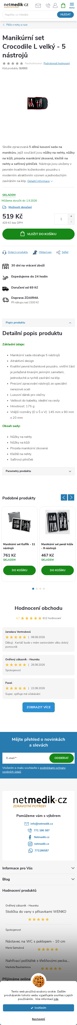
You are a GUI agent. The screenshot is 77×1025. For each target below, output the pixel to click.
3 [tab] (40, 589)
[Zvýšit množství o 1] (71, 216)
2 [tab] (37, 589)
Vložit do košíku (41, 234)
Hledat (65, 14)
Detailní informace (38, 181)
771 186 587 (42, 830)
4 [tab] (44, 589)
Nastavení (38, 1019)
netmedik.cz (41, 844)
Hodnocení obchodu (38, 608)
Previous (64, 497)
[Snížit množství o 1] (71, 221)
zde (56, 999)
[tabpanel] (19, 544)
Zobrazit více (39, 707)
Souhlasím (40, 1008)
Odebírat (61, 758)
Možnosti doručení (20, 207)
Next (71, 497)
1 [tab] (33, 589)
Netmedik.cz (41, 837)
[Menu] (72, 5)
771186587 (42, 850)
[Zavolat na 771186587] (48, 5)
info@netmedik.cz (41, 824)
